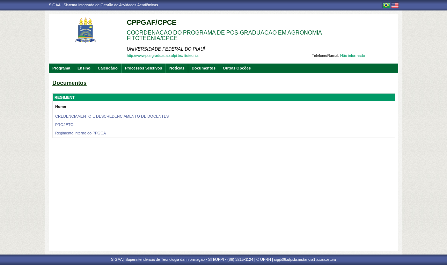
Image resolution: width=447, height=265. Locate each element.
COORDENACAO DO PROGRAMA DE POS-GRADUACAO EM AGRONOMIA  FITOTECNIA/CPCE (225, 35)
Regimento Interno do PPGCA (80, 133)
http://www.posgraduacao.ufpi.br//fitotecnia (162, 55)
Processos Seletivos (143, 68)
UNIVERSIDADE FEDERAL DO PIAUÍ (166, 49)
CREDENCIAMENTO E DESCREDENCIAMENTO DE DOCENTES (112, 116)
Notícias (176, 68)
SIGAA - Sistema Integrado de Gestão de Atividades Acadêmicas (103, 5)
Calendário (108, 68)
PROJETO (64, 125)
